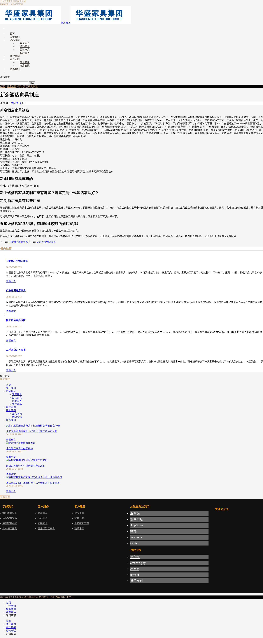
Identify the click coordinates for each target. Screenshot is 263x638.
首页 (2, 86)
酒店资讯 (11, 86)
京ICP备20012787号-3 (61, 597)
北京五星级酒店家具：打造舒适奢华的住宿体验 (31, 431)
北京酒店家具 (6, 1)
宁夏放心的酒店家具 (17, 261)
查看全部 (5, 497)
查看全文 (11, 281)
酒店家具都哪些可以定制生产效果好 (25, 465)
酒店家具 (65, 22)
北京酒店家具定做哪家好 (19, 448)
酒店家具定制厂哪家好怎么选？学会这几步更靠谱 (33, 483)
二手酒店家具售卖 (16, 349)
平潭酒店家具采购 (18, 242)
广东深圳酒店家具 (16, 290)
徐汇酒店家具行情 (16, 320)
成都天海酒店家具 (46, 242)
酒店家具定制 (19, 1)
